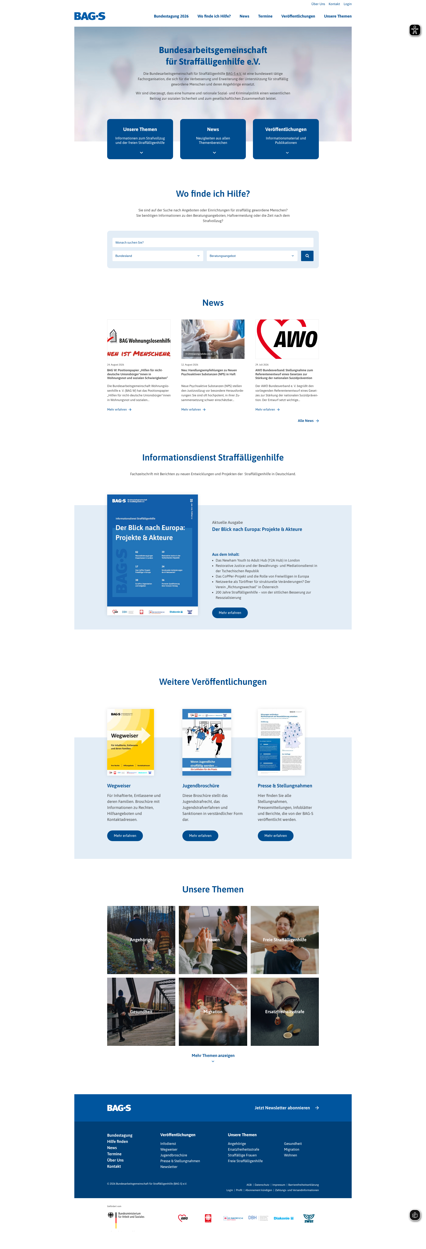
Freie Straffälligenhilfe (245, 1161)
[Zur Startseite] (89, 16)
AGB (249, 1184)
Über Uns (318, 4)
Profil (239, 1190)
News (244, 16)
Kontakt (334, 4)
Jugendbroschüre (173, 1155)
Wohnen (290, 1155)
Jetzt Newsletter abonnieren (282, 1107)
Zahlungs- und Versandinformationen (297, 1190)
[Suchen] (307, 256)
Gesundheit (293, 1144)
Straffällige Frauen (242, 1155)
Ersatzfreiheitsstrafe (243, 1150)
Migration (291, 1150)
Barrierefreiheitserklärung (303, 1184)
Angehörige (237, 1144)
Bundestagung (119, 1135)
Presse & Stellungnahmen (180, 1161)
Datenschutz (262, 1184)
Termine (265, 16)
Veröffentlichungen (298, 16)
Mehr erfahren (230, 613)
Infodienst (168, 1144)
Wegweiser (169, 1150)
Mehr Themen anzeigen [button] (213, 1055)
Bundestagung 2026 (171, 16)
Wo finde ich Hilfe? (214, 16)
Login (348, 4)
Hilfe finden (117, 1141)
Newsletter (169, 1167)
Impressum (278, 1184)
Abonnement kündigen (258, 1190)
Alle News (306, 421)
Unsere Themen (338, 16)
